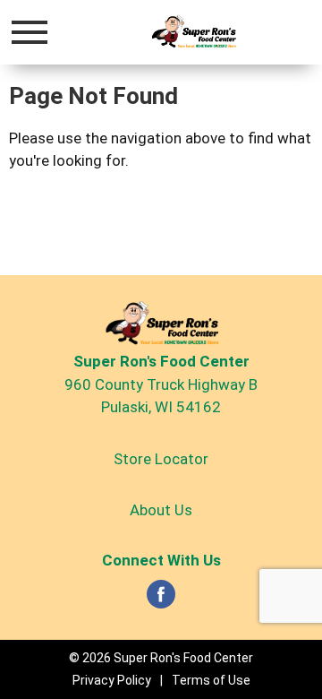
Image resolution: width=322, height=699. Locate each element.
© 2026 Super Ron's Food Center (161, 658)
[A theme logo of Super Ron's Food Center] (193, 32)
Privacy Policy (111, 680)
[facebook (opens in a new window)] (161, 599)
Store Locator (161, 459)
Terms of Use (211, 680)
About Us (161, 510)
